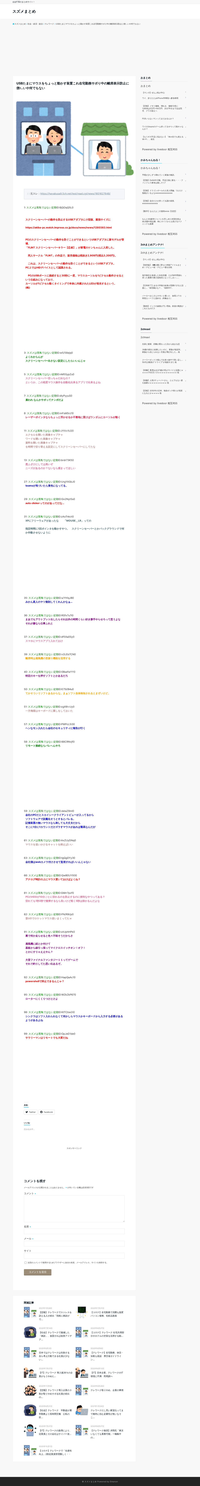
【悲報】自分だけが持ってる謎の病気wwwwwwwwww (158, 202)
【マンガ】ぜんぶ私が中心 (153, 92)
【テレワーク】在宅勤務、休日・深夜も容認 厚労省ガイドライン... (107, 1356)
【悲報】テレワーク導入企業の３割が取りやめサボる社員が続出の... (55, 1393)
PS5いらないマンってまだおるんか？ (158, 118)
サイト (27, 1250)
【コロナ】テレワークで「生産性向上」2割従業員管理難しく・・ (55, 1452)
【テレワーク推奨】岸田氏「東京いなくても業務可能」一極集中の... (107, 1434)
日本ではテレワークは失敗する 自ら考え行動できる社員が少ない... (55, 1356)
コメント (30, 1193)
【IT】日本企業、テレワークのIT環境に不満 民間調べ (107, 1374)
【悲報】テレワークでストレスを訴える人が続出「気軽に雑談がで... (55, 1316)
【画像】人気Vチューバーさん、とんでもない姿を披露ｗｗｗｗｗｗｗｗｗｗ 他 (162, 381)
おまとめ (146, 85)
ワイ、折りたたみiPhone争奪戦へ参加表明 (160, 98)
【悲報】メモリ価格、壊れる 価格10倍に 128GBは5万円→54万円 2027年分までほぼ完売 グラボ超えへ (162, 108)
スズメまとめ (24, 11)
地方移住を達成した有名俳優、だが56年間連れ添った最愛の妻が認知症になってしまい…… (162, 276)
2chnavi (145, 337)
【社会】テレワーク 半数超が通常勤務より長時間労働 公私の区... (55, 1414)
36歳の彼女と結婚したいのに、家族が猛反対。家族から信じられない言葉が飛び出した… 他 (162, 350)
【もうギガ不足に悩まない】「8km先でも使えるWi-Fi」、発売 (162, 138)
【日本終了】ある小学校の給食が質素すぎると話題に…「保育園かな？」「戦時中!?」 (162, 286)
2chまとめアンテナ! (152, 252)
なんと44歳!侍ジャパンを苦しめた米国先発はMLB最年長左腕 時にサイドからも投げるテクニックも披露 (162, 221)
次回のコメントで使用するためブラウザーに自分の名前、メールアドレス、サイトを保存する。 (68, 1262)
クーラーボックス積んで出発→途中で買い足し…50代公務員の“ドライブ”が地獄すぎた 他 (162, 361)
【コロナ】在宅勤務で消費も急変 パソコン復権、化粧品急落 (108, 1314)
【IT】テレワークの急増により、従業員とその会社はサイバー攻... (55, 1432)
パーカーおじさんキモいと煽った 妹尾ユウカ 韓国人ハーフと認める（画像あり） (162, 297)
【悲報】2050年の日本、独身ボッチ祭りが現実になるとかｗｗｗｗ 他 (162, 391)
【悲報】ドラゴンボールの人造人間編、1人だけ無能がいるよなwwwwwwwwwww (162, 191)
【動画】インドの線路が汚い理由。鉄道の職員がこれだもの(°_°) (162, 307)
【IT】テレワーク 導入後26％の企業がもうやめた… (56, 1374)
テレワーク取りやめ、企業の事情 (107, 1390)
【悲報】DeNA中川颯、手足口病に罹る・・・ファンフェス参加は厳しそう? (162, 181)
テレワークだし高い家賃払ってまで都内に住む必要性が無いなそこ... (107, 1414)
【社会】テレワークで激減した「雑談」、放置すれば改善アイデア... (55, 1336)
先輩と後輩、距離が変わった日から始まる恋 (161, 344)
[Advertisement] (100, 52)
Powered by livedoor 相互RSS (159, 149)
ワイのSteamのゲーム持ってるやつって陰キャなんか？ (162, 127)
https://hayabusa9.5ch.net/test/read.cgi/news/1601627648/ (75, 193)
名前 (27, 1226)
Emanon (114, 1481)
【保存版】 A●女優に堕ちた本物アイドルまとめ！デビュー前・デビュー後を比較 (161, 266)
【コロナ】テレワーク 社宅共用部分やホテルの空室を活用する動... (107, 1334)
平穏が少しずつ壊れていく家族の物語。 (159, 175)
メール (28, 1238)
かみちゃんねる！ (151, 167)
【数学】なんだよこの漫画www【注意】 (159, 211)
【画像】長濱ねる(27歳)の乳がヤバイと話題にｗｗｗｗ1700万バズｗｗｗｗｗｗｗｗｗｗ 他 (162, 371)
